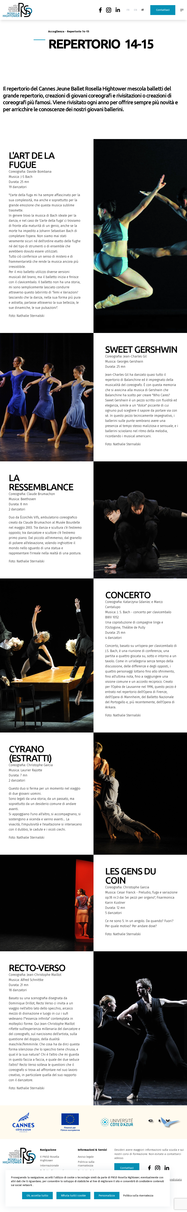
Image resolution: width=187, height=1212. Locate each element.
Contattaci (162, 10)
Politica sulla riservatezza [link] (138, 1195)
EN (135, 10)
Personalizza (107, 1195)
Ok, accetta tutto (37, 1195)
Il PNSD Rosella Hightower (49, 1158)
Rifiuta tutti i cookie (73, 1195)
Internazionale (49, 1165)
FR (128, 10)
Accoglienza (56, 31)
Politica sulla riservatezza (86, 1163)
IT (143, 10)
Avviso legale (86, 1156)
